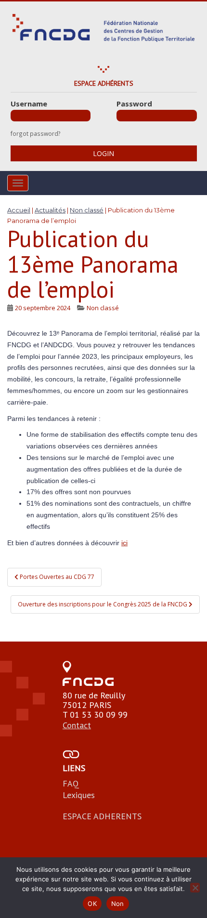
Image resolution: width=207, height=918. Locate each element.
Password (134, 103)
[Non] (195, 887)
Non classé (103, 307)
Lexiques (79, 794)
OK (92, 903)
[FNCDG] (103, 28)
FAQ (71, 783)
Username (29, 103)
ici (124, 543)
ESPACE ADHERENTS (102, 816)
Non (117, 903)
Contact (77, 725)
